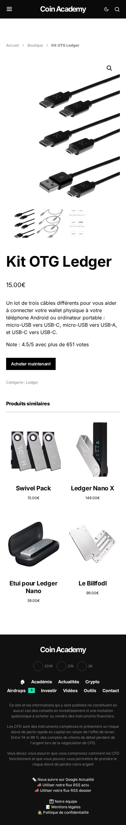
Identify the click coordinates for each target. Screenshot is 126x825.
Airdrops (20, 690)
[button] (9, 9)
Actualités (68, 681)
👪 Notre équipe (63, 801)
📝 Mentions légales (63, 807)
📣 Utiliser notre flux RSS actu (63, 785)
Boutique (35, 45)
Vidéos (70, 690)
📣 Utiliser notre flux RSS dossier (63, 790)
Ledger (32, 382)
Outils (90, 690)
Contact (110, 690)
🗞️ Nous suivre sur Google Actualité (63, 779)
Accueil (12, 45)
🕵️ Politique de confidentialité (63, 812)
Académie (41, 681)
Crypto (92, 681)
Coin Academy (63, 9)
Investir (49, 690)
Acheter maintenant (31, 363)
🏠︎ (22, 681)
